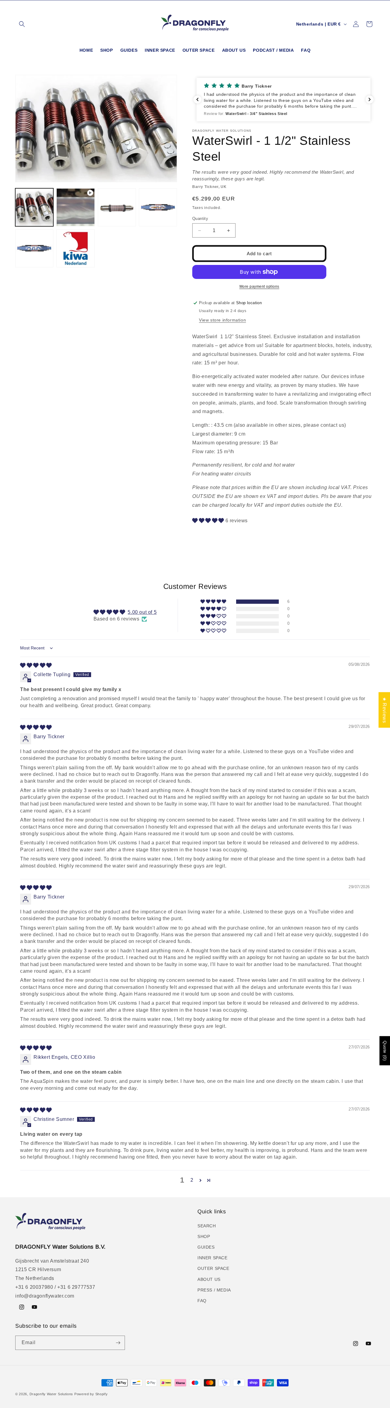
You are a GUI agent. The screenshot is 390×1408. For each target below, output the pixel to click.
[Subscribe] (118, 1343)
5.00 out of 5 (142, 612)
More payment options (259, 286)
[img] (36, 665)
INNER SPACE (212, 1257)
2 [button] (191, 1180)
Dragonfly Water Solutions (51, 1394)
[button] (22, 24)
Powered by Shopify (91, 1394)
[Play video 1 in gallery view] (75, 207)
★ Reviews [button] (384, 710)
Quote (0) (384, 1051)
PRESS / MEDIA (214, 1290)
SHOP (203, 1236)
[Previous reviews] (197, 99)
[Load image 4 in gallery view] (34, 248)
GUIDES (206, 1247)
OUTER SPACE (213, 1268)
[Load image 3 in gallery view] (158, 207)
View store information (222, 320)
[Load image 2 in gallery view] (117, 207)
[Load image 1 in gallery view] (34, 207)
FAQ (202, 1300)
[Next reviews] (370, 99)
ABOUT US (209, 1279)
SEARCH (206, 1225)
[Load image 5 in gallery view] (75, 248)
